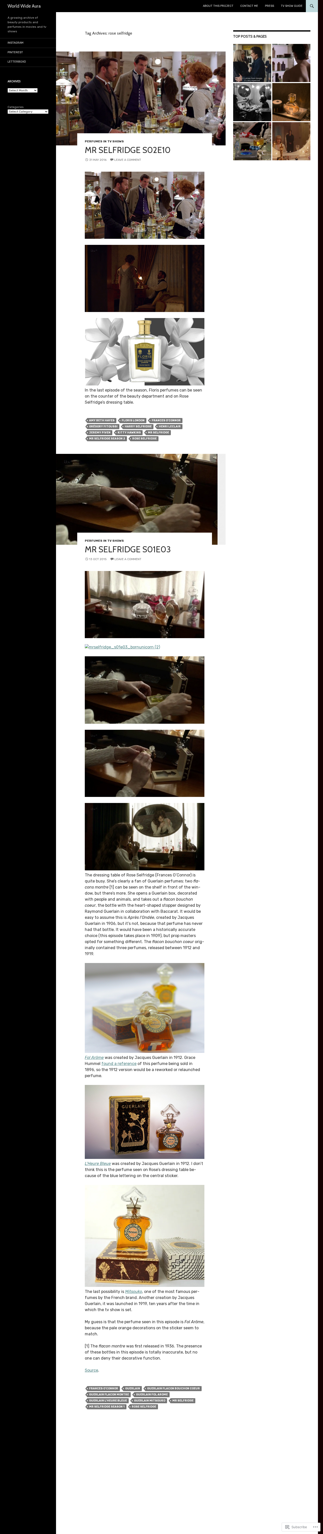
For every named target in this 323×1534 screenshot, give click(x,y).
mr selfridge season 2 (107, 438)
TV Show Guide (292, 6)
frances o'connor (166, 420)
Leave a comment (127, 160)
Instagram (15, 42)
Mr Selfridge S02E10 (128, 150)
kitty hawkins (129, 432)
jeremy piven (100, 432)
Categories (16, 107)
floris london (133, 420)
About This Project (218, 6)
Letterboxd (17, 61)
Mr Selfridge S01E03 (128, 549)
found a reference (119, 1063)
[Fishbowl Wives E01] (291, 102)
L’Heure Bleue (98, 1163)
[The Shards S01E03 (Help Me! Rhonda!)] (291, 141)
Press (269, 6)
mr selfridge (158, 432)
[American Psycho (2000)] (291, 63)
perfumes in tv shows (104, 141)
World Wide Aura (24, 6)
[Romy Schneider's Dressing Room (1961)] (252, 102)
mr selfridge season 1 (107, 1406)
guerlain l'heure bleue (108, 1400)
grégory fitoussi (103, 426)
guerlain (132, 1388)
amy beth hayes (102, 420)
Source (91, 1370)
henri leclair (170, 426)
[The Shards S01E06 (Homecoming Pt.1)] (252, 63)
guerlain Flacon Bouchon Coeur (173, 1388)
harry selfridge (138, 426)
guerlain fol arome (152, 1394)
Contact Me (249, 6)
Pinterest (15, 52)
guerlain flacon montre (109, 1394)
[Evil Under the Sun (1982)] (252, 141)
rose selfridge (144, 438)
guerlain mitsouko (149, 1400)
